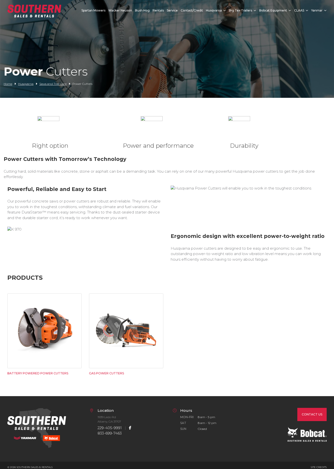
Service (172, 10)
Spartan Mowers (93, 10)
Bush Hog (142, 10)
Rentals (158, 10)
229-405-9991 (110, 427)
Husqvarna (214, 10)
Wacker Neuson (120, 10)
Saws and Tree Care (53, 84)
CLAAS (299, 10)
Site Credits (319, 467)
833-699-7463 (110, 433)
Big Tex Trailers (240, 10)
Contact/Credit (192, 10)
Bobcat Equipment (273, 10)
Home (8, 84)
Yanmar (317, 10)
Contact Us (312, 414)
